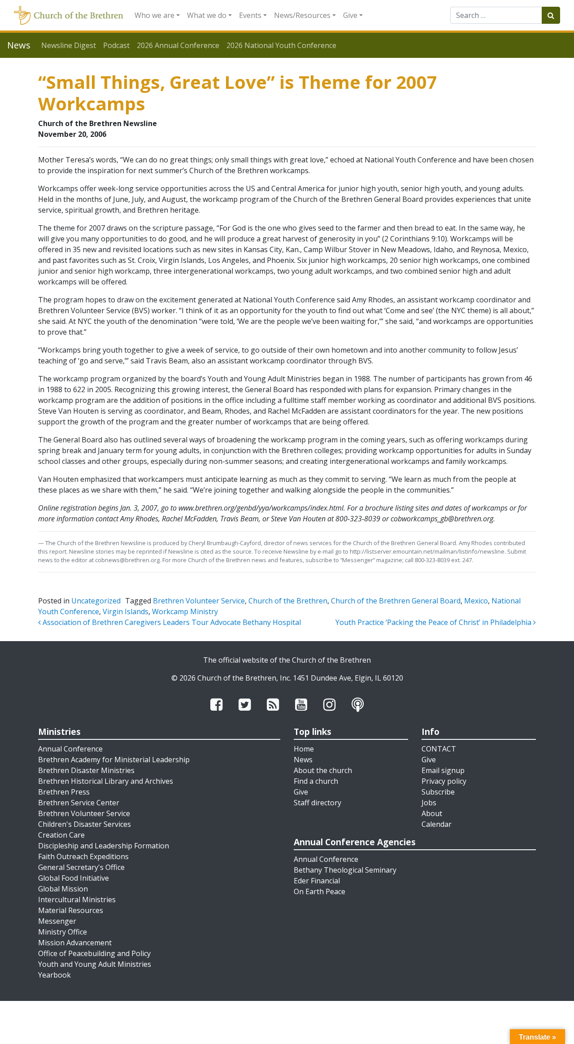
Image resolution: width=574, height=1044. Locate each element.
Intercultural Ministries (77, 899)
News (303, 759)
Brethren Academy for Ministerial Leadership (114, 759)
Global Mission (63, 889)
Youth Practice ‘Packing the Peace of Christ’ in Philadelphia (434, 622)
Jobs (429, 803)
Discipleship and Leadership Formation (103, 846)
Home (304, 749)
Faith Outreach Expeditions (83, 856)
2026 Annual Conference (178, 45)
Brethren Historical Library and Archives (105, 781)
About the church (323, 770)
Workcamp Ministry (185, 611)
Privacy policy (444, 781)
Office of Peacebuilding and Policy (94, 953)
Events (250, 15)
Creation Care (61, 835)
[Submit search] (551, 15)
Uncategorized (96, 601)
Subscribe (438, 792)
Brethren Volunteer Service (199, 601)
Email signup (443, 770)
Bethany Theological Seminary (345, 870)
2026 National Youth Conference (281, 45)
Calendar (437, 824)
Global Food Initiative (73, 878)
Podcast (116, 45)
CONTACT (439, 749)
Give (350, 15)
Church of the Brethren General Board (396, 601)
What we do (206, 15)
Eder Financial (317, 881)
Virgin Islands (125, 611)
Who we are (154, 15)
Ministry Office (62, 932)
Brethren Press (64, 792)
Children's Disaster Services (84, 824)
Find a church (316, 781)
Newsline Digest (68, 45)
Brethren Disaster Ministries (86, 770)
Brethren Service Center (78, 803)
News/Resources (302, 15)
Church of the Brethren (287, 601)
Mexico (476, 601)
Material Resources (70, 910)
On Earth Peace (319, 891)
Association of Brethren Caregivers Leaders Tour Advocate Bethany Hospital (171, 622)
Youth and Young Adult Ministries (94, 964)
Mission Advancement (75, 943)
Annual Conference (70, 749)
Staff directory (317, 803)
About (432, 813)
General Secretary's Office (81, 867)
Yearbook (54, 975)
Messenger (57, 921)
